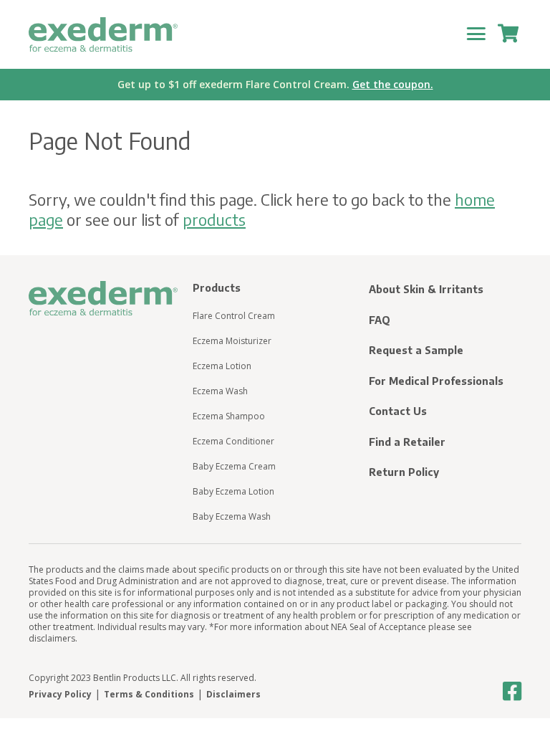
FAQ (379, 320)
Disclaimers (233, 694)
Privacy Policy (60, 694)
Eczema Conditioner (233, 441)
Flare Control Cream (234, 316)
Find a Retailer (407, 442)
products (214, 219)
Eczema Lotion (222, 366)
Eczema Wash (220, 391)
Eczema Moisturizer (232, 341)
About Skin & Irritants (426, 289)
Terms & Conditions (149, 694)
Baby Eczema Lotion (233, 491)
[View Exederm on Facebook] (512, 691)
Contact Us (398, 411)
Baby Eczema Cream (234, 466)
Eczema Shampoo (229, 416)
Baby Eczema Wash (232, 516)
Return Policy (404, 472)
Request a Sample (416, 350)
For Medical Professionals (436, 381)
